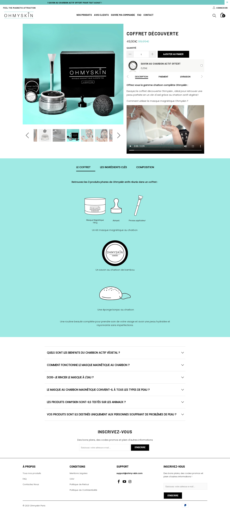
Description (141, 76)
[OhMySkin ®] (19, 15)
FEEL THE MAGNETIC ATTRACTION (19, 8)
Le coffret (83, 167)
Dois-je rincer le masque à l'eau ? (70, 377)
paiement (163, 76)
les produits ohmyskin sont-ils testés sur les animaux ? (86, 402)
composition (145, 167)
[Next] (118, 74)
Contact (148, 14)
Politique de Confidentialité (83, 490)
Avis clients (101, 14)
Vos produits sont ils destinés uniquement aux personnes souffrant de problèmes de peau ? (111, 414)
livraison (185, 76)
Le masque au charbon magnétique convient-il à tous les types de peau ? (98, 390)
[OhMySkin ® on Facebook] (119, 482)
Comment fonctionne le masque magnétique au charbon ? (88, 365)
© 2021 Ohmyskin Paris (34, 505)
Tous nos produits (32, 473)
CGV (72, 478)
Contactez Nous (31, 484)
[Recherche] (214, 16)
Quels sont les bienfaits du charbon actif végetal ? (83, 353)
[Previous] (28, 74)
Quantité (131, 47)
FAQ (139, 14)
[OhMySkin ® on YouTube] (124, 482)
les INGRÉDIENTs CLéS (113, 167)
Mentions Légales (78, 473)
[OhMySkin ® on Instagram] (130, 482)
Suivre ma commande (123, 14)
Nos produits (84, 14)
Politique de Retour (79, 484)
